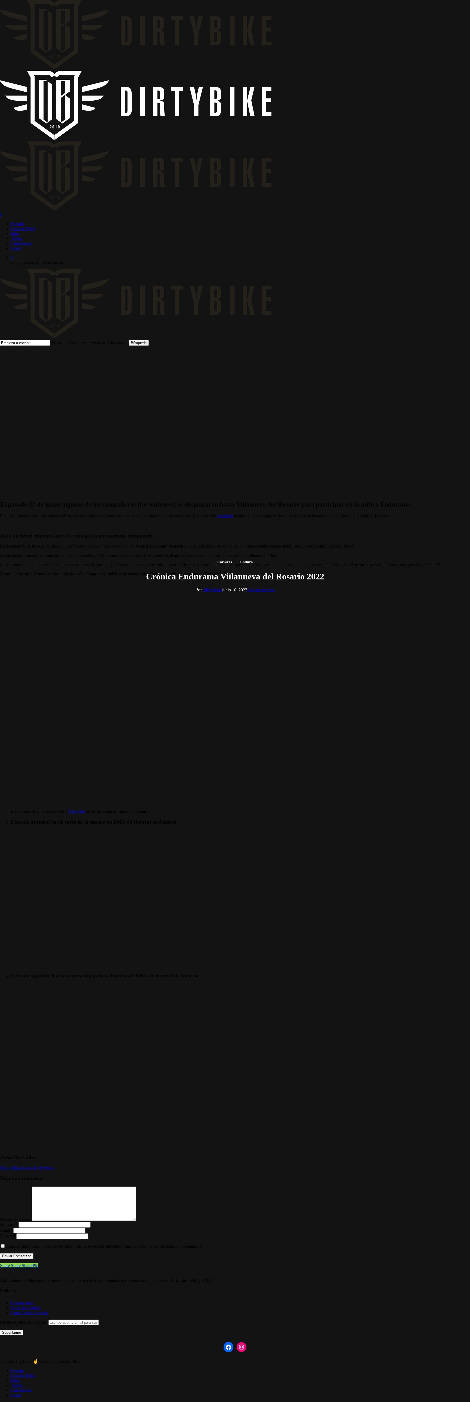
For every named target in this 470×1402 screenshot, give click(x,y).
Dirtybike (212, 589)
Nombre (8, 1224)
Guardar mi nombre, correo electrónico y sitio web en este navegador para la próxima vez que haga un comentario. (103, 1246)
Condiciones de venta (29, 1312)
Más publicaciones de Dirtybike (27, 1168)
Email (6, 1230)
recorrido (225, 516)
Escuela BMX (23, 1375)
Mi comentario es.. (16, 1219)
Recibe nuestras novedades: (24, 1322)
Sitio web (8, 1236)
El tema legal (22, 1303)
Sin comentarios (261, 590)
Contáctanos (21, 1390)
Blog (15, 1380)
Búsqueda (139, 343)
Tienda (17, 1385)
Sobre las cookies (26, 1307)
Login (16, 1395)
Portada (17, 1370)
